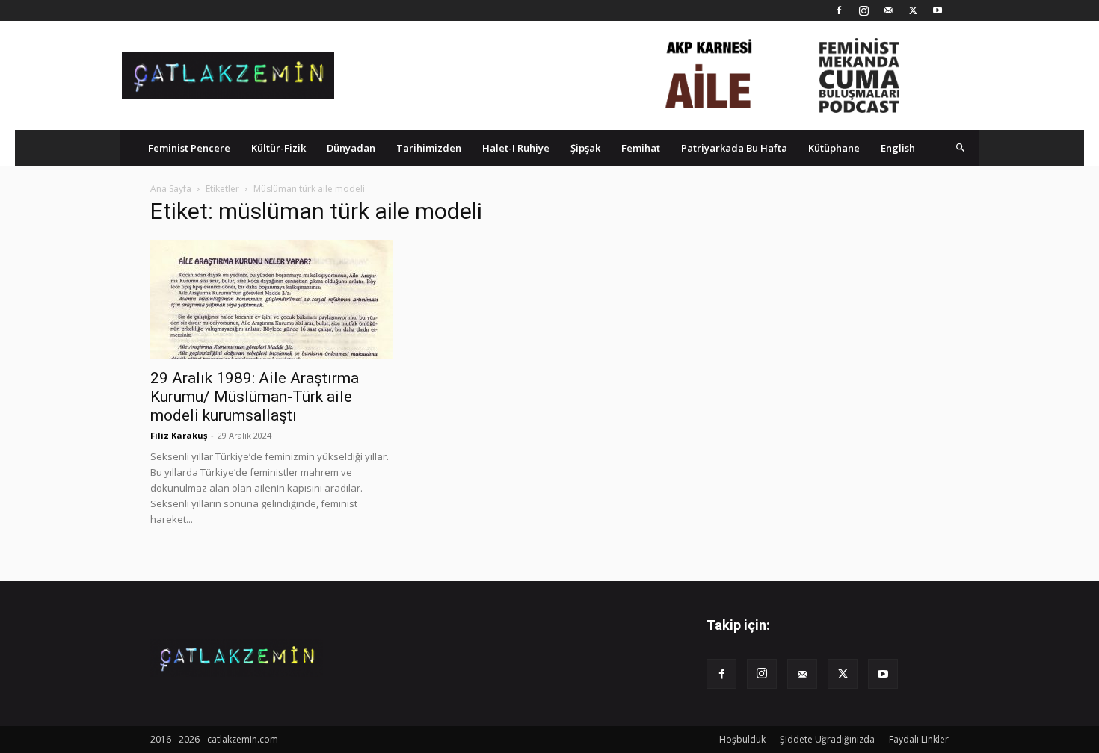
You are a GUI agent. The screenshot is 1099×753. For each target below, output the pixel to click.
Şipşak (585, 148)
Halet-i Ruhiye (516, 148)
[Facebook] (839, 10)
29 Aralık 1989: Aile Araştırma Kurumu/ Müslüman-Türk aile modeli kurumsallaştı (254, 396)
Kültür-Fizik (278, 148)
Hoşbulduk (742, 739)
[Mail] (888, 10)
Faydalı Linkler (919, 739)
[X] (913, 10)
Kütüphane (834, 148)
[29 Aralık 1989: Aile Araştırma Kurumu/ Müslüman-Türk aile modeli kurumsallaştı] (271, 299)
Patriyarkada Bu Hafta (734, 148)
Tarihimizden (428, 148)
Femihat (640, 148)
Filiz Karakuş (178, 435)
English (898, 148)
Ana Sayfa (170, 188)
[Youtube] (937, 10)
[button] (961, 147)
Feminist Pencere (189, 148)
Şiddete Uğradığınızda (827, 739)
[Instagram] (863, 10)
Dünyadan (351, 148)
